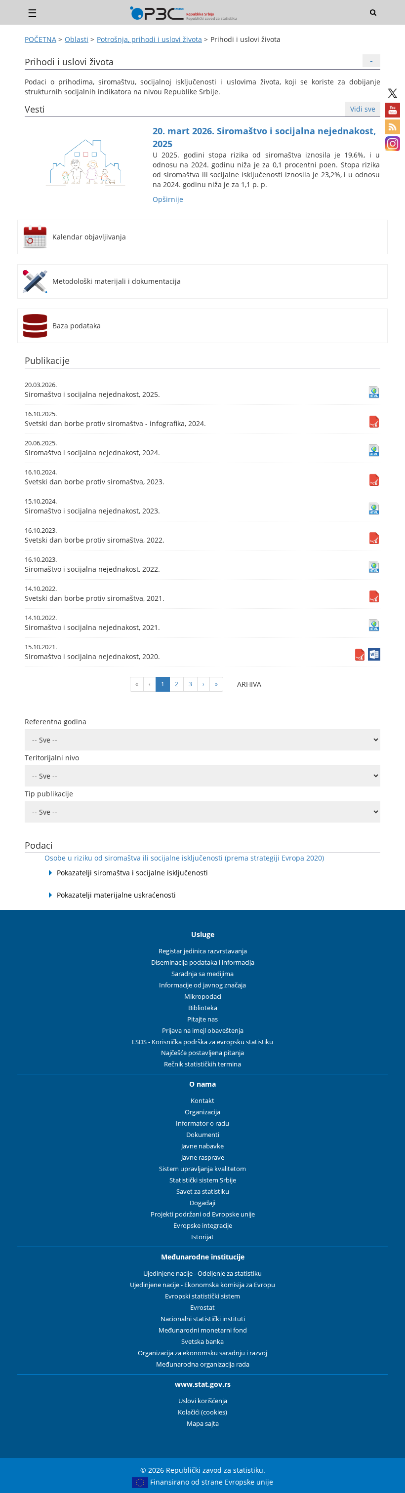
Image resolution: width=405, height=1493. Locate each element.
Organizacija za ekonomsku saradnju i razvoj (202, 1353)
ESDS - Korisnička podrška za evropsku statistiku (202, 1042)
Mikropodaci (202, 996)
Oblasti (76, 39)
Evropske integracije (202, 1225)
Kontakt (202, 1101)
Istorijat (202, 1237)
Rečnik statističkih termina (202, 1064)
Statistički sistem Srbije (202, 1180)
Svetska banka (202, 1341)
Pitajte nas (202, 1019)
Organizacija (202, 1112)
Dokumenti (202, 1135)
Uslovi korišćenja (202, 1401)
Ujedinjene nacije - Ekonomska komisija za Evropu (202, 1285)
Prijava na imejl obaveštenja (202, 1030)
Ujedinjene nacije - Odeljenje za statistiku (202, 1273)
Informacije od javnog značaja (202, 985)
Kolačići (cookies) (202, 1412)
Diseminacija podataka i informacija (202, 962)
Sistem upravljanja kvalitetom (202, 1169)
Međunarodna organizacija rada (202, 1364)
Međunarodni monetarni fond (203, 1330)
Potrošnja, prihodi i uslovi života (149, 39)
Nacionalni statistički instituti (203, 1319)
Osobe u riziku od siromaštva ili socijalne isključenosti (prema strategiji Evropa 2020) (184, 858)
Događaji (202, 1203)
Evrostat (202, 1307)
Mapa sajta (203, 1423)
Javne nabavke (202, 1146)
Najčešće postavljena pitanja (202, 1053)
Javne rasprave (202, 1157)
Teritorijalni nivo (52, 757)
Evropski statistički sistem (202, 1296)
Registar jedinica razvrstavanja (203, 951)
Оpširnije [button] (168, 199)
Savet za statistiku (202, 1191)
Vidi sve (362, 109)
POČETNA (40, 39)
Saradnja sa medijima (202, 974)
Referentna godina (55, 721)
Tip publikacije (49, 793)
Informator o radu (202, 1123)
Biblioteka (202, 1008)
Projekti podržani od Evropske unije (203, 1214)
